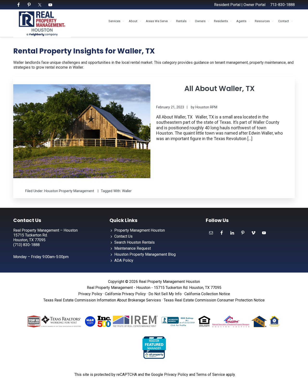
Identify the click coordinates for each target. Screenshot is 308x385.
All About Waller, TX (219, 88)
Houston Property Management (69, 191)
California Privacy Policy (125, 294)
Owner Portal (254, 4)
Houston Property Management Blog (145, 254)
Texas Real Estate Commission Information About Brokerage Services (102, 300)
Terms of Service (210, 374)
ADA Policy (123, 260)
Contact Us (123, 236)
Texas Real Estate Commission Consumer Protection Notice (214, 300)
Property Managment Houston (139, 230)
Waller (127, 191)
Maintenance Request (132, 248)
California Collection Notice (207, 294)
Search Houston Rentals (134, 242)
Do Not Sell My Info (165, 294)
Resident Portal (227, 4)
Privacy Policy (90, 294)
